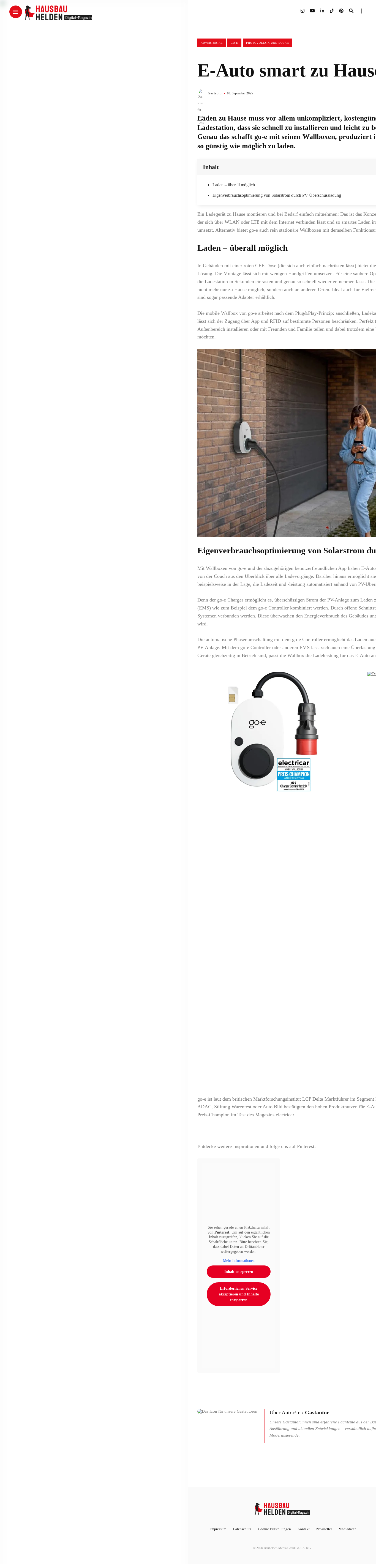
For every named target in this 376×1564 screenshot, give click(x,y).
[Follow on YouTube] (312, 11)
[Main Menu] (15, 12)
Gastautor (215, 93)
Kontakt (304, 1529)
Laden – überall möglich (233, 184)
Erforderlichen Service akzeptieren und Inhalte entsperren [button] (239, 1294)
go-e (234, 42)
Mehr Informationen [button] (239, 1261)
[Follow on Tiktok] (332, 11)
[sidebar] (361, 11)
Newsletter (324, 1529)
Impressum (218, 1529)
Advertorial (212, 42)
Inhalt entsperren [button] (238, 1272)
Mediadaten (347, 1529)
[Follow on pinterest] (341, 11)
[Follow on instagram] (302, 11)
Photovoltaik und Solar (267, 42)
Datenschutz (242, 1529)
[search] (351, 11)
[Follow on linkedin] (322, 11)
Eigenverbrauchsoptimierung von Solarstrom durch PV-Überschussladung (276, 195)
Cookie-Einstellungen (274, 1529)
